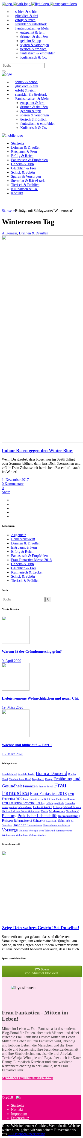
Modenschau (57, 811)
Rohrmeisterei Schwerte (29, 820)
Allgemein (9, 233)
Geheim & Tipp (22, 564)
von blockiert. (42, 971)
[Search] (4, 71)
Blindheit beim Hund (20, 779)
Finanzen (30, 786)
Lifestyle (57, 807)
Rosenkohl (51, 821)
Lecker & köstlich (42, 807)
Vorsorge (10, 830)
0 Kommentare (13, 484)
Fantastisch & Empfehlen (29, 556)
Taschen (20, 825)
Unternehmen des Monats (56, 825)
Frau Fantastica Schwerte (18, 803)
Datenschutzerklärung (29, 1134)
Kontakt (17, 1109)
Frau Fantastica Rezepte (63, 799)
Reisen (7, 820)
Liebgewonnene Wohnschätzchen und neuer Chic (40, 698)
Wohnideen (22, 835)
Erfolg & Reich (22, 551)
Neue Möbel (72, 811)
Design (49, 779)
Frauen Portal (46, 786)
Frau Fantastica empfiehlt (36, 799)
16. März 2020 (12, 754)
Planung (9, 815)
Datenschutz (20, 1118)
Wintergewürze (64, 830)
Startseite (8, 211)
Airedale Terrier (26, 774)
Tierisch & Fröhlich (25, 580)
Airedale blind (9, 774)
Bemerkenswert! (23, 539)
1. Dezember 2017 (15, 480)
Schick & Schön (23, 576)
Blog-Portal (38, 779)
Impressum (19, 1114)
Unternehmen (34, 825)
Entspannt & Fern (24, 547)
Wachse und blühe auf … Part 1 (27, 745)
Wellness (23, 830)
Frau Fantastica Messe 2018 (31, 560)
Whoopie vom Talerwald (42, 830)
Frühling (40, 803)
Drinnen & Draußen (33, 233)
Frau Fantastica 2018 (48, 793)
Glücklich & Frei (23, 568)
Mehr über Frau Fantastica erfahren (27, 1078)
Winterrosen (8, 835)
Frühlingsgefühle (55, 803)
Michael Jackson (72, 807)
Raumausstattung (69, 816)
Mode (44, 811)
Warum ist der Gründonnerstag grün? (32, 651)
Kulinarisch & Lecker (27, 572)
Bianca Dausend (51, 773)
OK (10, 1134)
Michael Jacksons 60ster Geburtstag (21, 811)
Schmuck (64, 820)
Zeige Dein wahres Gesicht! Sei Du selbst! (40, 927)
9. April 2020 (11, 661)
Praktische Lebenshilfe (37, 815)
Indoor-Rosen (25, 807)
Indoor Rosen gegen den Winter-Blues (37, 450)
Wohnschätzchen (37, 835)
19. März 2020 (12, 707)
